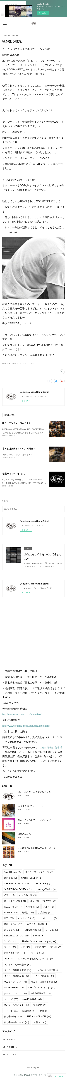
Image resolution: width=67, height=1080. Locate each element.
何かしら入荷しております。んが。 (35, 819)
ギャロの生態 (28, 895)
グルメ (48, 906)
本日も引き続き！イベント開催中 (18, 448)
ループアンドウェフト (41, 987)
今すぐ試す (43, 13)
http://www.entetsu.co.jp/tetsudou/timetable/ (26, 725)
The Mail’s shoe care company (39, 941)
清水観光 (39, 1004)
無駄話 (28, 912)
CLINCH (10, 941)
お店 (25, 947)
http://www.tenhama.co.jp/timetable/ (21, 714)
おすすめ (32, 906)
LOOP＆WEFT (14, 987)
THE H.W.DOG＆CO (16, 883)
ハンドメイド (26, 918)
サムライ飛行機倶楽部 (17, 970)
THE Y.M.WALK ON (39, 1016)
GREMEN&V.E (41, 993)
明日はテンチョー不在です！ (16, 423)
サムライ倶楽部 (43, 975)
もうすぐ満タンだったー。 (31, 805)
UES (9, 918)
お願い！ (39, 1022)
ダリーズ (11, 999)
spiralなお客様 (32, 999)
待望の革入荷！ (25, 833)
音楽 (44, 1010)
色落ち (9, 895)
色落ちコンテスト (15, 952)
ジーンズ (52, 929)
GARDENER (42, 883)
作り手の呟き (13, 1016)
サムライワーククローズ (39, 872)
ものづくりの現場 (37, 923)
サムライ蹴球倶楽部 (16, 975)
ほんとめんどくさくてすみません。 (35, 791)
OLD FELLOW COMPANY (19, 889)
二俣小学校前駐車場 (51, 747)
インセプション (39, 952)
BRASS (39, 935)
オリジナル (12, 929)
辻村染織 (10, 877)
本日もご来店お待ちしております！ (17, 454)
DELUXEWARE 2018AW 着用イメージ (36, 847)
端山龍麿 (28, 1010)
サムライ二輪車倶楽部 (17, 964)
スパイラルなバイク (16, 1004)
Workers (11, 912)
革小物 (55, 947)
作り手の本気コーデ (16, 1022)
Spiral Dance (12, 872)
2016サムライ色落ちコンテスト (36, 958)
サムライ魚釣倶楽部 (48, 970)
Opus (8, 958)
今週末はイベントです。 (14, 473)
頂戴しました (13, 923)
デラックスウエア (15, 993)
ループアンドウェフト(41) (26, 363)
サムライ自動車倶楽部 (44, 981)
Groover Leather (31, 877)
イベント (11, 1010)
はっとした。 (48, 918)
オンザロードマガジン (43, 900)
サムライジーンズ (15, 981)
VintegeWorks (47, 889)
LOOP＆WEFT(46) (9, 363)
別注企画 (45, 912)
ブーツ (10, 947)
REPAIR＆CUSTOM (16, 935)
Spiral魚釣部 (33, 929)
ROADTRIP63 (13, 906)
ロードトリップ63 (15, 900)
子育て (40, 947)
